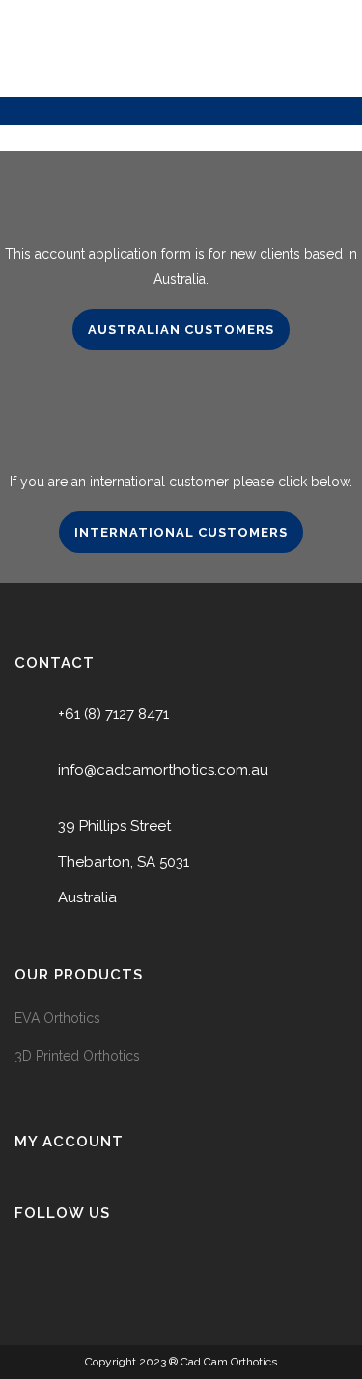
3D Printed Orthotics (77, 1055)
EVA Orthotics (57, 1018)
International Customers (181, 532)
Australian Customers (181, 329)
